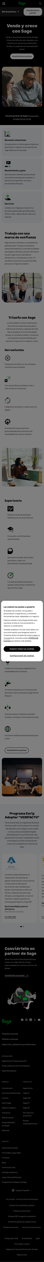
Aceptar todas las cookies (22, 649)
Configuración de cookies (22, 655)
